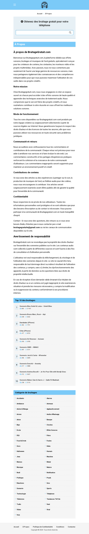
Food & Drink (21, 441)
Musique (20, 467)
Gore (18, 446)
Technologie (21, 494)
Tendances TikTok (53, 499)
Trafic (19, 504)
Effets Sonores (52, 430)
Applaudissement (53, 409)
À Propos (26, 527)
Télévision (20, 499)
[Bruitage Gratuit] (44, 5)
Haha (48, 446)
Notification (51, 472)
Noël (18, 472)
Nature (49, 467)
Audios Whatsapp (53, 414)
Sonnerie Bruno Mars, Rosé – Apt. (33, 314)
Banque (49, 419)
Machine (50, 456)
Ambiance (20, 404)
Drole (19, 430)
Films (49, 435)
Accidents (20, 398)
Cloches (50, 425)
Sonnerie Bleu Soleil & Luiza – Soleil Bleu (36, 306)
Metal (49, 462)
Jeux (18, 456)
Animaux (50, 404)
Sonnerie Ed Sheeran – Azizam (32, 339)
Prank (49, 478)
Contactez (71, 527)
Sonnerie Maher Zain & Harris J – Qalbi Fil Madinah (39, 380)
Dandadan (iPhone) (27, 323)
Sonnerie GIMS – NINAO (29, 347)
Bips (18, 425)
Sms (48, 483)
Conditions (60, 527)
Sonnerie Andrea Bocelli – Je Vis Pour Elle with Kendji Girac (43, 372)
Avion (19, 419)
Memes (19, 462)
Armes (19, 414)
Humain (49, 451)
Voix (18, 515)
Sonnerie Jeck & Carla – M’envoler (33, 355)
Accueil (39, 14)
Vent (48, 504)
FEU (18, 435)
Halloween (20, 451)
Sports (49, 488)
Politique (20, 478)
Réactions (20, 483)
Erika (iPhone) (25, 331)
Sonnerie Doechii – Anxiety (30, 364)
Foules (49, 441)
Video (19, 509)
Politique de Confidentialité (43, 527)
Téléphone (50, 494)
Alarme (49, 398)
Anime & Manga (22, 409)
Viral (48, 509)
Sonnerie (20, 488)
